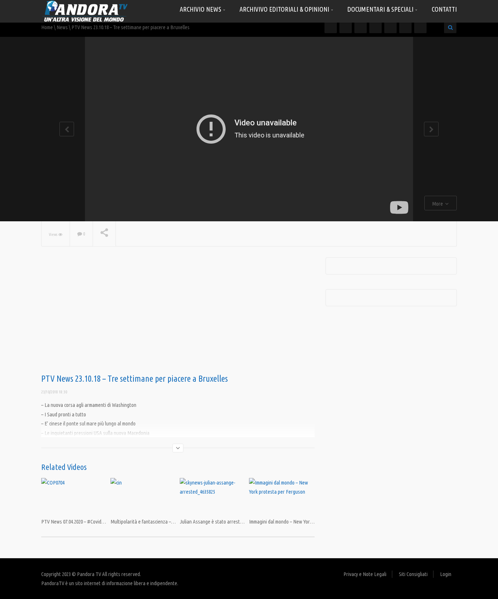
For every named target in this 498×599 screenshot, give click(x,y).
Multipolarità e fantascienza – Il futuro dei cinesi (159, 521)
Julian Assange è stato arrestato (213, 521)
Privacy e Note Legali (364, 574)
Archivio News (201, 9)
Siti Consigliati (413, 574)
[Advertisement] (178, 316)
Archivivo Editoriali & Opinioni (285, 9)
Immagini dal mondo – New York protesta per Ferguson (304, 521)
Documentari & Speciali (381, 9)
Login (445, 574)
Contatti (444, 9)
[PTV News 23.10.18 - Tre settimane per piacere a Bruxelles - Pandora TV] (85, 11)
